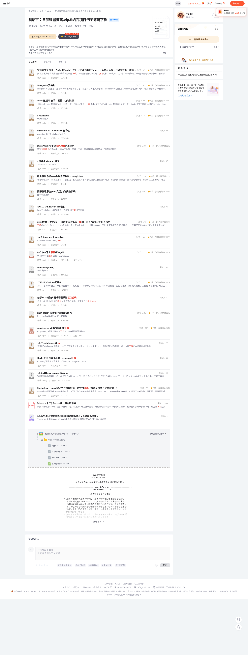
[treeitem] (101, 449)
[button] (166, 53)
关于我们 (66, 587)
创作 (237, 3)
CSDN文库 (127, 584)
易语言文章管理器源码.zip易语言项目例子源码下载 (68, 20)
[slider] (42, 565)
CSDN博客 (139, 584)
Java (49, 11)
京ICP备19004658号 (47, 591)
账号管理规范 (188, 591)
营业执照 (233, 591)
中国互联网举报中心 (159, 591)
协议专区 (108, 587)
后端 (41, 11)
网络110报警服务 (143, 591)
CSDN (118, 584)
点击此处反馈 (184, 95)
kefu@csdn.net (143, 587)
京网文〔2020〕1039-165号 (68, 591)
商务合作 (87, 587)
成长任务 (218, 3)
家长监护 (131, 591)
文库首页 (32, 11)
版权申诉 (114, 19)
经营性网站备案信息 (89, 591)
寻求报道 (97, 587)
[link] (32, 11)
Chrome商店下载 (175, 591)
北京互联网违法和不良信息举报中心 (112, 591)
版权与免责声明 (201, 591)
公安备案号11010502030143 (25, 591)
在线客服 (160, 587)
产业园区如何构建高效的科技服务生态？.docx (198, 74)
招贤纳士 (77, 587)
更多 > (217, 29)
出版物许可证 (223, 591)
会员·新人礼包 (194, 3)
